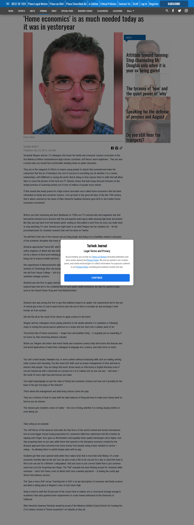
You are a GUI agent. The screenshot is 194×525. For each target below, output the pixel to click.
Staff (135, 4)
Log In (144, 4)
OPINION (43, 10)
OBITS (32, 10)
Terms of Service (99, 257)
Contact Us (124, 4)
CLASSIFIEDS (102, 10)
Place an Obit (57, 4)
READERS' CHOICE (85, 10)
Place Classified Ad (76, 4)
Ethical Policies (108, 4)
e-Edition (93, 4)
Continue (97, 277)
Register (154, 4)
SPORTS (21, 10)
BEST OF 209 (19, 4)
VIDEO (54, 10)
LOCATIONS (117, 10)
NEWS (10, 10)
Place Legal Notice (38, 4)
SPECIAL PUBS (67, 10)
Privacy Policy (93, 260)
